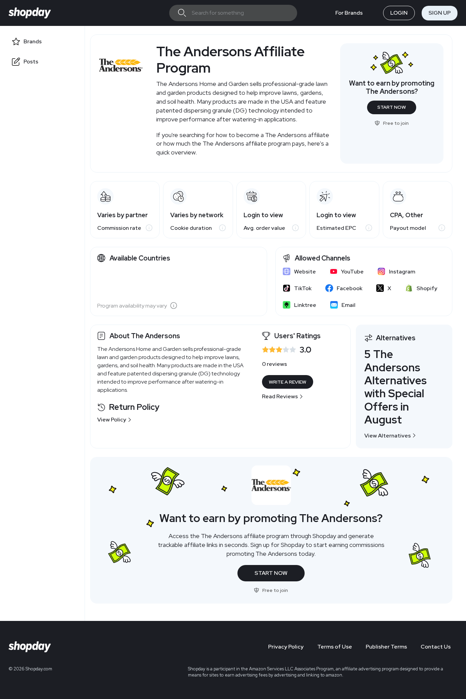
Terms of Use (334, 646)
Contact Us (436, 646)
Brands (33, 41)
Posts (31, 61)
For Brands (349, 13)
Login (399, 12)
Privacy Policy (286, 646)
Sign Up (439, 12)
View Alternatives (387, 435)
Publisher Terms (386, 646)
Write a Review (287, 382)
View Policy (111, 419)
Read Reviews (280, 396)
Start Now (391, 107)
